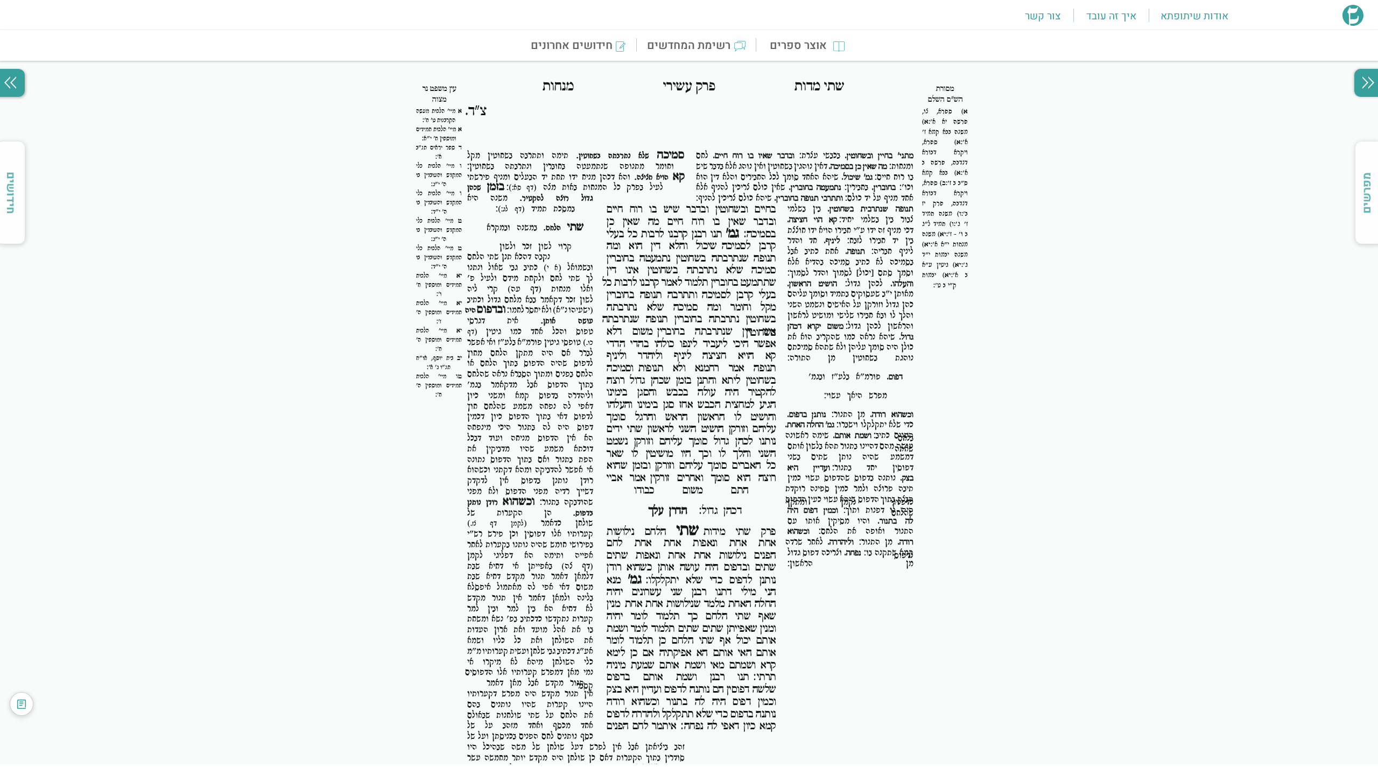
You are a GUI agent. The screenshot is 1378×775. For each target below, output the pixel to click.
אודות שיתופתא (1194, 16)
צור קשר (1042, 16)
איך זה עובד (1111, 16)
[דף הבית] (1352, 22)
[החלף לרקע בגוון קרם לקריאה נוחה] (21, 704)
